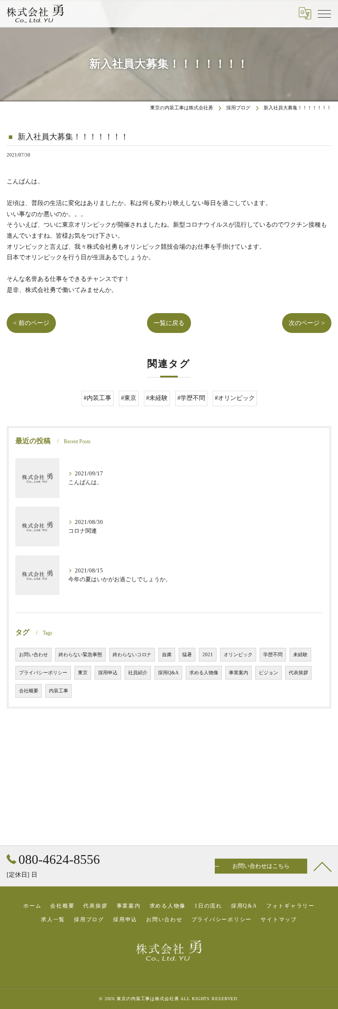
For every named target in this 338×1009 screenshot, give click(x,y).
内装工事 (58, 690)
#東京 (128, 398)
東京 (83, 672)
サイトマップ (279, 919)
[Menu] (324, 13)
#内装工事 (97, 398)
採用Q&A (168, 672)
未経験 (300, 654)
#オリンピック (235, 398)
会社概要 (28, 690)
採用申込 (108, 672)
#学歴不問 (191, 398)
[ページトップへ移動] (322, 866)
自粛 (167, 654)
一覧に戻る (169, 323)
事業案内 (238, 672)
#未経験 (157, 398)
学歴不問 (273, 654)
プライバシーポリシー (43, 672)
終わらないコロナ (132, 654)
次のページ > (307, 323)
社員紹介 (137, 672)
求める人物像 (203, 672)
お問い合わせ (33, 654)
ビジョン (268, 672)
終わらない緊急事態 (80, 654)
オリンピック (238, 654)
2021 (207, 654)
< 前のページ (31, 323)
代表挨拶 (298, 672)
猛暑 (187, 654)
